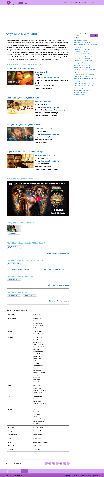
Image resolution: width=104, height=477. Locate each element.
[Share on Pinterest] (60, 463)
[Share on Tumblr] (68, 463)
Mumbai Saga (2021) (14, 264)
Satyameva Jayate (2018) (50, 77)
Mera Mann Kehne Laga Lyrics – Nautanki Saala (84, 69)
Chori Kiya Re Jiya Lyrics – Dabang (81, 51)
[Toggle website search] (98, 2)
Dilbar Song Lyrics (41, 72)
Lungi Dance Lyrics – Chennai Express (82, 49)
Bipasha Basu (12, 233)
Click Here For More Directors (58, 253)
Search (94, 35)
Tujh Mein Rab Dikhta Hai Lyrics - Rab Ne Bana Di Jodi (85, 78)
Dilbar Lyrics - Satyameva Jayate (22, 68)
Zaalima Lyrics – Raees (79, 94)
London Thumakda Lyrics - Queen (81, 76)
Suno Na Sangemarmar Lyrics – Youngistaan (84, 83)
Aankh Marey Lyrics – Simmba (80, 40)
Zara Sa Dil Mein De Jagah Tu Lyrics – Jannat (83, 62)
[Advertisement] (52, 17)
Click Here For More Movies (59, 301)
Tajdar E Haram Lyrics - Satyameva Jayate (26, 152)
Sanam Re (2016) (29, 295)
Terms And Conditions (86, 475)
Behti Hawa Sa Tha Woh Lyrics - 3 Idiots (82, 42)
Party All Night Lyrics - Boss (80, 47)
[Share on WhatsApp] (49, 463)
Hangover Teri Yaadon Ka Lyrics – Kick (82, 63)
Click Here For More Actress (54, 269)
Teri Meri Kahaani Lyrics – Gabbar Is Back (83, 56)
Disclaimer (67, 475)
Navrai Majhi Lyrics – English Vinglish (82, 53)
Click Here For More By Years (58, 285)
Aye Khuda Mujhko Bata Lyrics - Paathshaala (84, 74)
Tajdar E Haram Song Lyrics (45, 155)
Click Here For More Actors (22, 269)
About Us (95, 475)
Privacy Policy (74, 475)
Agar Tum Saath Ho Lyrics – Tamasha (82, 90)
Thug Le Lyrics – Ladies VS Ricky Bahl (82, 65)
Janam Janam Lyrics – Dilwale (80, 92)
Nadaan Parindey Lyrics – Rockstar (81, 80)
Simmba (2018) (12, 279)
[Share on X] (53, 463)
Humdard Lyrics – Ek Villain (80, 89)
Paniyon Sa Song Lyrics (43, 128)
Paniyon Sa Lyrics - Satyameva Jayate (24, 125)
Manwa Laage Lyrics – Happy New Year (82, 58)
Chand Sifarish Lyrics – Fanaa (80, 55)
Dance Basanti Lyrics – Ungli (80, 81)
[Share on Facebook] (46, 463)
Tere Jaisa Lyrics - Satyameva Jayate (24, 98)
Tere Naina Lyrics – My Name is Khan (82, 67)
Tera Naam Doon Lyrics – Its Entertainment (83, 60)
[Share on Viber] (64, 463)
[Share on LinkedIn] (57, 463)
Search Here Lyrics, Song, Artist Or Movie (84, 33)
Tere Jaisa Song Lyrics (43, 102)
